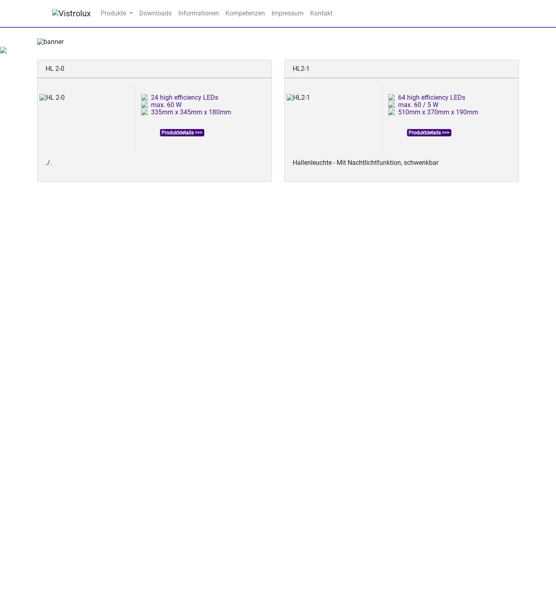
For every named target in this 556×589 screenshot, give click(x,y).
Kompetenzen (245, 13)
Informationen (198, 13)
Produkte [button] (114, 13)
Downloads (155, 13)
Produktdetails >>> (182, 133)
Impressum (287, 13)
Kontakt (321, 13)
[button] (73, 42)
